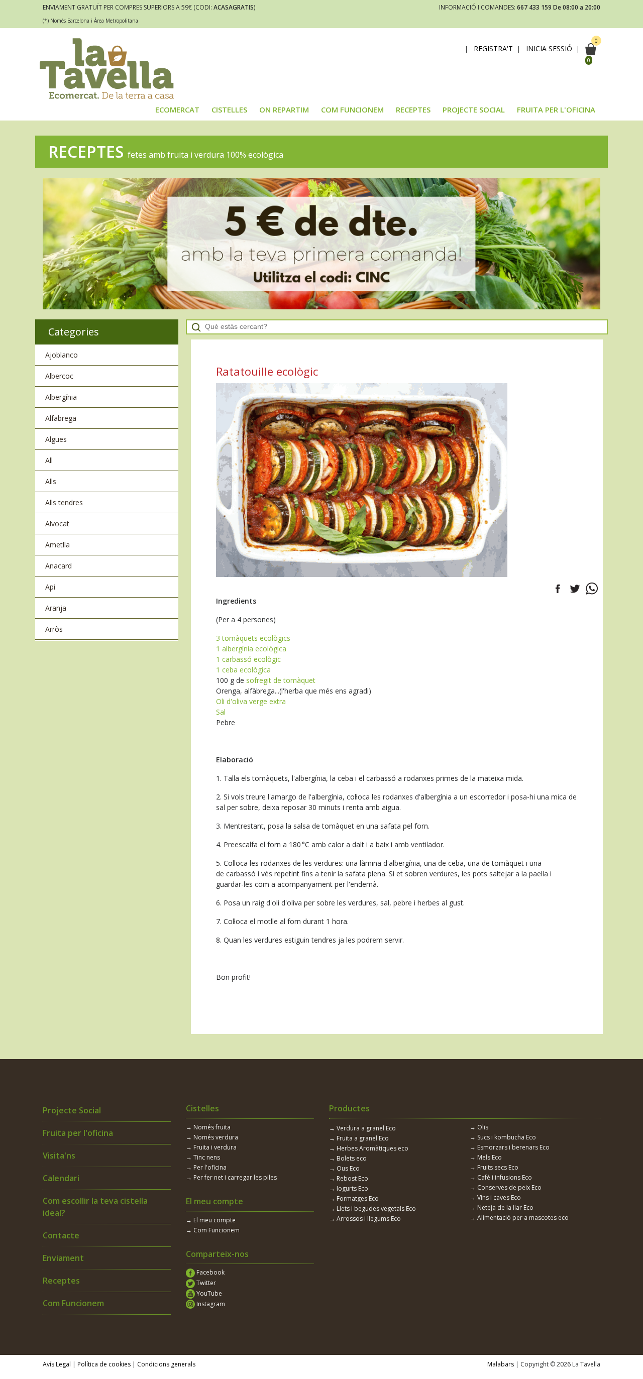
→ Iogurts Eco (348, 1188)
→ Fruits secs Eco (494, 1167)
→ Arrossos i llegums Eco (365, 1218)
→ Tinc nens (203, 1157)
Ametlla (57, 544)
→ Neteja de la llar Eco (501, 1207)
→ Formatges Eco (354, 1198)
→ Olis (479, 1127)
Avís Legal (57, 1364)
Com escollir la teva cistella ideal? (95, 1206)
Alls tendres (64, 502)
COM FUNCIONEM (352, 109)
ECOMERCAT (177, 109)
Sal (221, 712)
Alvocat (57, 523)
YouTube (208, 1293)
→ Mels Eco (486, 1157)
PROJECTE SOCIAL (474, 109)
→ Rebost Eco (348, 1178)
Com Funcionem (73, 1303)
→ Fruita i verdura (211, 1147)
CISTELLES (229, 109)
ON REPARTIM (284, 109)
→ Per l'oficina (206, 1167)
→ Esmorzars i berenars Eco (510, 1147)
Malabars (500, 1364)
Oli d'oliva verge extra (251, 701)
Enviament (63, 1257)
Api (50, 587)
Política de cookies (104, 1364)
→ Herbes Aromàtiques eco (368, 1148)
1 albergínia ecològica (251, 648)
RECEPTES (413, 109)
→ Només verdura (212, 1137)
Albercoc (59, 376)
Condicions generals (166, 1364)
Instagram (210, 1304)
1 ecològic (248, 659)
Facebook (210, 1272)
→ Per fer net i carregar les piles (231, 1177)
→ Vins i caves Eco (495, 1197)
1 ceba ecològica (243, 669)
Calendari (61, 1178)
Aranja (55, 608)
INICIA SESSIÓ (549, 48)
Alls (50, 481)
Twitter (205, 1283)
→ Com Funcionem (213, 1230)
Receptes (61, 1280)
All (49, 460)
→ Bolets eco (348, 1158)
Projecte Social (72, 1110)
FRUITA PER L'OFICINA (556, 109)
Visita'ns (59, 1155)
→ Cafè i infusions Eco (501, 1177)
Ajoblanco (61, 355)
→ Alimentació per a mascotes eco (519, 1217)
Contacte (61, 1235)
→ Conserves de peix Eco (506, 1187)
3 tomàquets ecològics (253, 638)
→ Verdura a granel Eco (362, 1128)
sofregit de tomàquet (280, 680)
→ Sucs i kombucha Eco (503, 1137)
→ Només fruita (208, 1127)
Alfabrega (60, 418)
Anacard (58, 565)
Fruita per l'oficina (78, 1132)
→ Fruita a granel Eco (359, 1138)
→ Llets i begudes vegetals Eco (372, 1208)
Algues (56, 439)
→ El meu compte (211, 1220)
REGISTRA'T (493, 48)
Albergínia (61, 397)
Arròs (54, 629)
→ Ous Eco (344, 1168)
